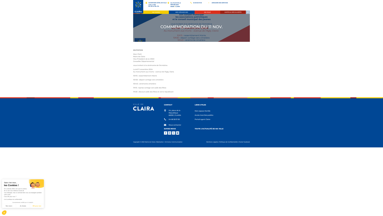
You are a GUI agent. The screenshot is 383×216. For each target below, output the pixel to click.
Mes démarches (181, 12)
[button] (4, 212)
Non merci (9, 206)
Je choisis (23, 206)
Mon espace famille (202, 111)
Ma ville (207, 12)
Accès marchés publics (204, 115)
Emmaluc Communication (173, 142)
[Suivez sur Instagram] (169, 133)
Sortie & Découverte (233, 12)
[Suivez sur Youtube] (177, 133)
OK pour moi (37, 206)
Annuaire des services (220, 3)
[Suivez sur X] (173, 133)
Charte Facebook (244, 142)
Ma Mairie (156, 12)
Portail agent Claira (202, 119)
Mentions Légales (212, 142)
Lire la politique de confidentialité (13, 199)
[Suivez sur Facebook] (165, 133)
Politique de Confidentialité (228, 142)
